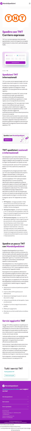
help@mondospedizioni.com (8, 416)
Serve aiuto (5, 402)
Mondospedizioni (7, 397)
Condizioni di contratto (9, 422)
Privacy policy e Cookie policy (21, 422)
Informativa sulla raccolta (7, 424)
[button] (15, 59)
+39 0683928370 (5, 414)
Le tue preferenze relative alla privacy (10, 426)
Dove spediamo (6, 406)
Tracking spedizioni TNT (9, 371)
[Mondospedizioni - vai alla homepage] (8, 3)
